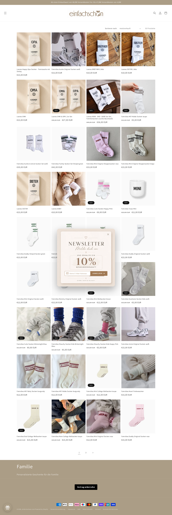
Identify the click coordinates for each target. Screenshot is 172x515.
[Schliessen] (110, 232)
